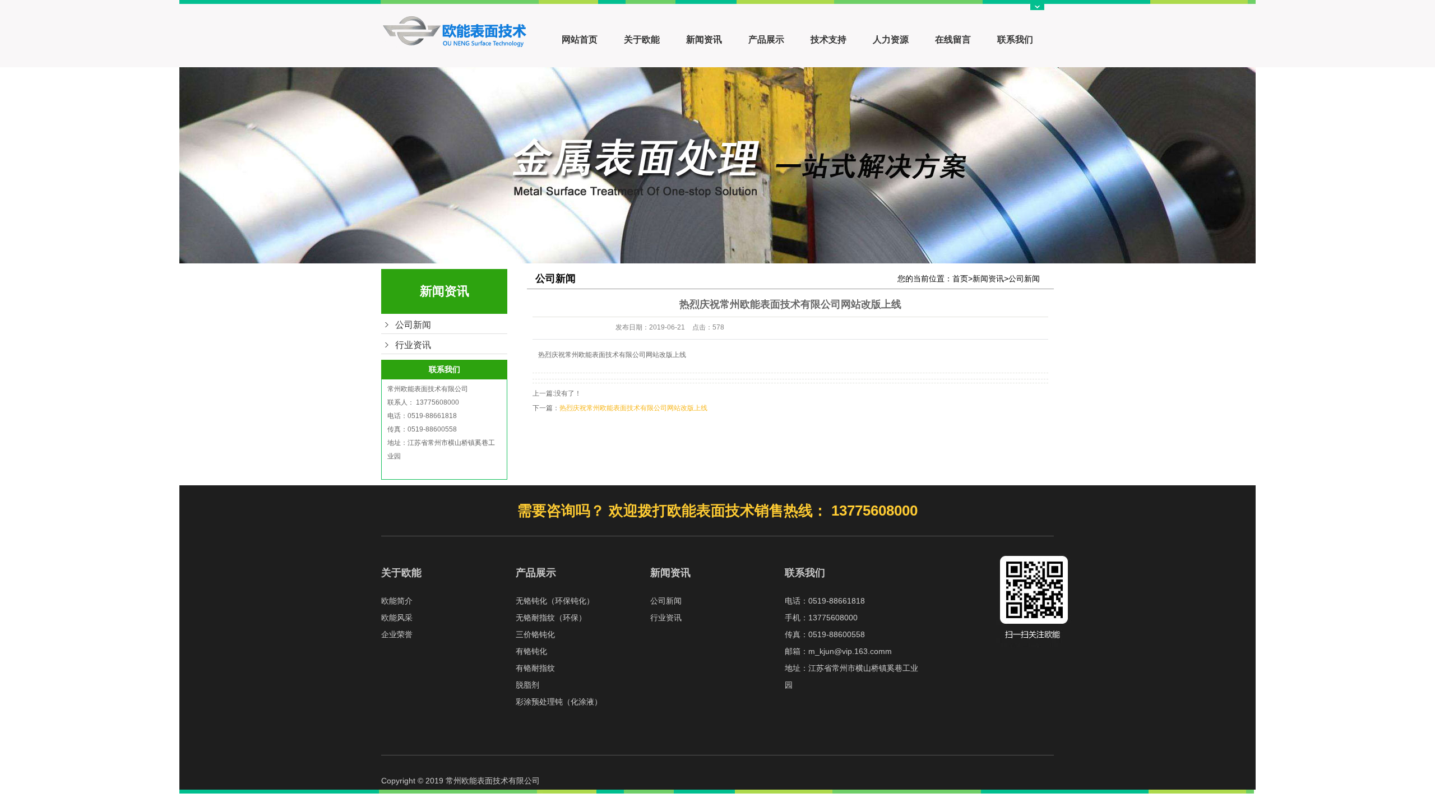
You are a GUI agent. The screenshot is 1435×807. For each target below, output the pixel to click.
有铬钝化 (531, 651)
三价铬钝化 (535, 634)
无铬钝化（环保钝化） (555, 600)
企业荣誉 (397, 634)
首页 (960, 278)
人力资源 (891, 39)
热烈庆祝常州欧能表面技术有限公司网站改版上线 (633, 408)
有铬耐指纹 (535, 668)
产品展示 (766, 39)
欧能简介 (397, 600)
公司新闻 (413, 325)
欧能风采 (397, 617)
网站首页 (580, 39)
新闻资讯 (704, 39)
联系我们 (1015, 39)
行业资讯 (413, 345)
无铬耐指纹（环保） (551, 617)
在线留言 (953, 39)
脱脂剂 (527, 684)
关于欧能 (642, 39)
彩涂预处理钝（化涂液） (559, 701)
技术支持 (828, 39)
